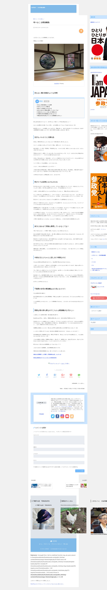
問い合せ (66, 544)
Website (71, 418)
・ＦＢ (92, 265)
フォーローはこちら (95, 293)
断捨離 (66, 388)
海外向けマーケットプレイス (43, 357)
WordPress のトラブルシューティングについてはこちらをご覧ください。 (47, 584)
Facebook (57, 418)
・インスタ (93, 262)
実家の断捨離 (81, 388)
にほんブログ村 (100, 286)
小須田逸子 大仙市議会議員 (38, 7)
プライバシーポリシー (56, 544)
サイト (35, 460)
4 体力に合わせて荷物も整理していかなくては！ (48, 110)
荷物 (70, 388)
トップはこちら (62, 411)
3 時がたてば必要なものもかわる (44, 108)
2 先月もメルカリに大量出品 (43, 106)
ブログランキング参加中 (96, 283)
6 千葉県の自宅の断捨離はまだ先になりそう (47, 113)
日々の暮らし (81, 383)
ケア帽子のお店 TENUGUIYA (43, 505)
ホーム (40, 544)
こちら (53, 411)
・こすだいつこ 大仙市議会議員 (98, 255)
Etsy (36, 357)
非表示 (46, 102)
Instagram (62, 418)
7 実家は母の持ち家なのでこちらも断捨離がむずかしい (49, 115)
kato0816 (56, 83)
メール (35, 453)
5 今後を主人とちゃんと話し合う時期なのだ (47, 112)
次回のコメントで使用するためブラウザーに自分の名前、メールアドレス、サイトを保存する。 (57, 466)
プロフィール (47, 544)
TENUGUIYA (53, 357)
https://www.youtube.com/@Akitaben (70, 505)
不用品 (74, 388)
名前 (34, 447)
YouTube (67, 418)
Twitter (52, 418)
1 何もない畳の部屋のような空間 (44, 104)
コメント (36, 435)
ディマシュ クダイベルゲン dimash (63, 406)
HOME (54, 541)
